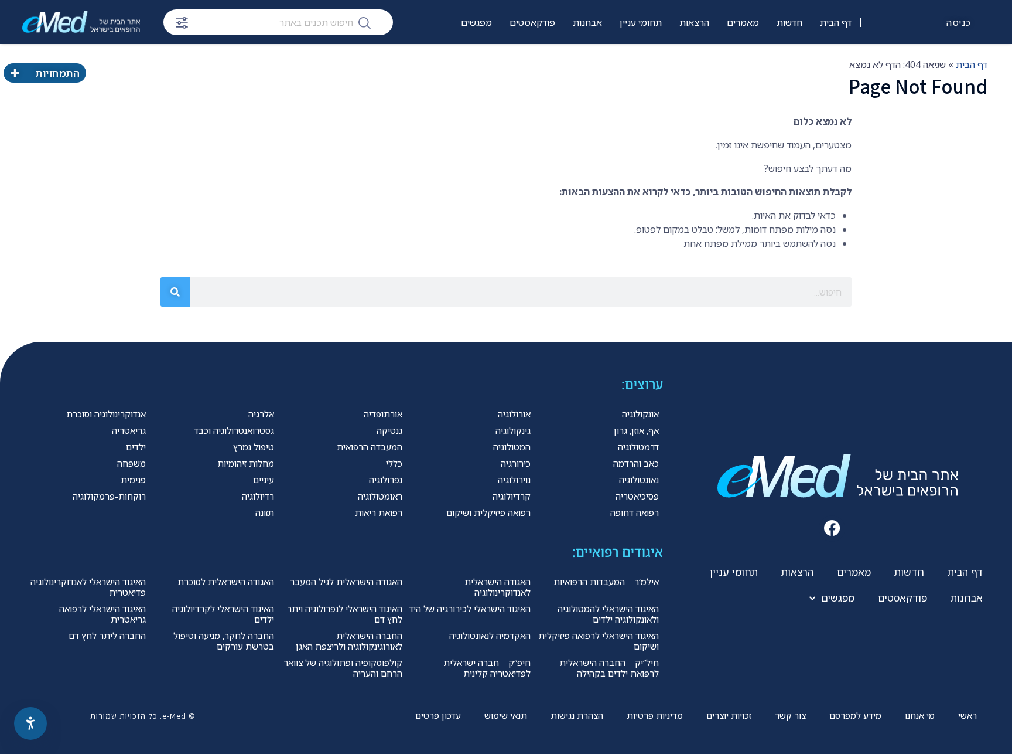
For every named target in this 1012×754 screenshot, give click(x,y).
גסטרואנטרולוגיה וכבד (234, 430)
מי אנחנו (920, 715)
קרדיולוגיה (512, 496)
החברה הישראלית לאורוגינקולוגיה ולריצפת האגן (349, 641)
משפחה (131, 463)
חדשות (789, 22)
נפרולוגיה (385, 479)
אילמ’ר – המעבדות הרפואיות (606, 581)
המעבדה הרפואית (369, 447)
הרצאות (694, 22)
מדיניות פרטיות (655, 715)
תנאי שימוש (505, 715)
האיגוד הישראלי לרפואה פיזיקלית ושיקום (598, 641)
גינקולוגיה (513, 430)
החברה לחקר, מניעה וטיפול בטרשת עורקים (223, 641)
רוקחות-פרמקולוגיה (109, 496)
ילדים (136, 447)
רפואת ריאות (378, 512)
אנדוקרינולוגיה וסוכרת (106, 414)
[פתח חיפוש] (182, 22)
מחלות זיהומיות (245, 463)
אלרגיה (261, 414)
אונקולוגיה (640, 414)
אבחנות (587, 22)
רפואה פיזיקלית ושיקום (488, 512)
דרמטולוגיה (638, 447)
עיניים (263, 479)
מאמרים (743, 22)
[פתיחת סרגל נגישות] (30, 723)
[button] (832, 528)
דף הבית (836, 22)
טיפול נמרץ (253, 447)
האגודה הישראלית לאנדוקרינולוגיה (497, 587)
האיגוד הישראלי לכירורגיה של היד (470, 608)
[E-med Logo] (81, 22)
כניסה (958, 22)
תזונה (264, 512)
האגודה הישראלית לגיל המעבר (346, 581)
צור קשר (790, 715)
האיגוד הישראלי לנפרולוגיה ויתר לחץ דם (344, 614)
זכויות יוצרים (728, 715)
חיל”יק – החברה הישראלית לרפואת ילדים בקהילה (609, 668)
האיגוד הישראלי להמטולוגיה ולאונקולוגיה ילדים (608, 614)
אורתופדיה (383, 414)
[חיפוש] (364, 22)
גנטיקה (389, 430)
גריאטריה (129, 430)
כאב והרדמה (636, 463)
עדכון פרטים (438, 715)
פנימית (133, 479)
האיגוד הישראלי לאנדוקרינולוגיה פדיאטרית (88, 587)
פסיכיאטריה (637, 496)
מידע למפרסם (855, 715)
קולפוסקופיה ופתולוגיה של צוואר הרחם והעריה (342, 668)
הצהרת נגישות (577, 715)
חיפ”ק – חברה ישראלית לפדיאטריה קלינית (487, 668)
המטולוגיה (512, 447)
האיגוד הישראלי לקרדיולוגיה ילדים (223, 614)
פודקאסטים (532, 22)
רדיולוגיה (258, 496)
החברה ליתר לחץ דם (107, 635)
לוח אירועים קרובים (456, 59)
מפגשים (476, 22)
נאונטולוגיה (639, 479)
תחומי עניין (641, 22)
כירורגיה (516, 463)
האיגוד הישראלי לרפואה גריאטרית (102, 614)
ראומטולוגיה (380, 496)
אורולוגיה (514, 414)
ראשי (967, 715)
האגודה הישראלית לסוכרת (225, 581)
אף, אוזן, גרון (636, 430)
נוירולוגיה (514, 479)
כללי (394, 463)
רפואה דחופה (634, 512)
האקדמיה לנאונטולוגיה (490, 635)
